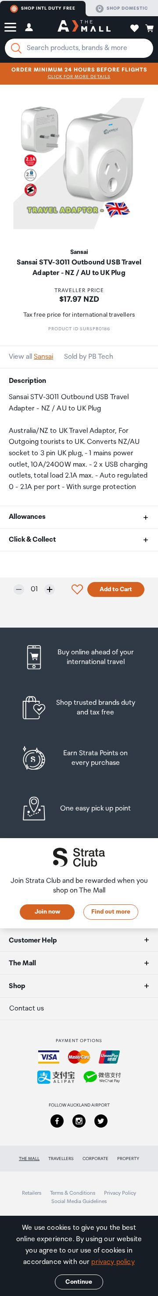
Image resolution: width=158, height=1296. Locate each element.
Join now (47, 911)
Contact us (26, 1008)
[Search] (16, 48)
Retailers (31, 1193)
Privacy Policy (120, 1193)
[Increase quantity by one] (49, 589)
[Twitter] (101, 1121)
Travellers (61, 1158)
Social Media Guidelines (79, 1201)
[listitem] (79, 657)
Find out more (110, 911)
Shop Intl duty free (48, 8)
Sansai (43, 357)
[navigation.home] (84, 27)
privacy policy (112, 1262)
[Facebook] (57, 1121)
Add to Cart (116, 589)
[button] (10, 27)
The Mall (29, 1158)
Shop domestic (127, 8)
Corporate (95, 1158)
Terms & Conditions (72, 1193)
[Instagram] (79, 1121)
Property (128, 1158)
